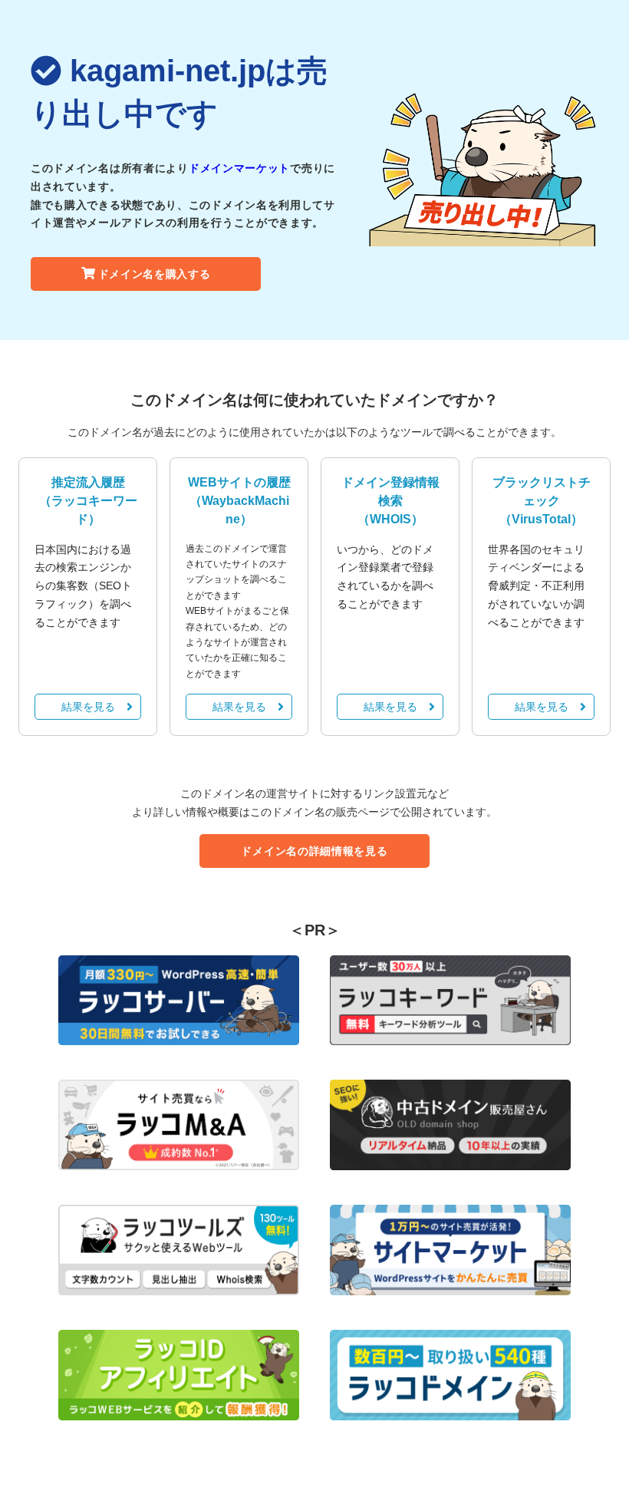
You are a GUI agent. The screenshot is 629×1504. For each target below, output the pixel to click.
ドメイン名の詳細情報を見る (314, 851)
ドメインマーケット (239, 168)
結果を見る (88, 707)
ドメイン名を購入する (154, 274)
